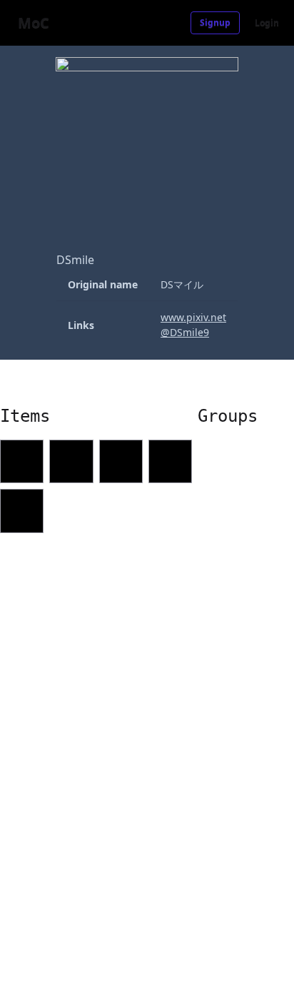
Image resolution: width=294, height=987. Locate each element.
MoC (33, 22)
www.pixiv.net (193, 317)
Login (267, 22)
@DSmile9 (185, 332)
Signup (215, 22)
